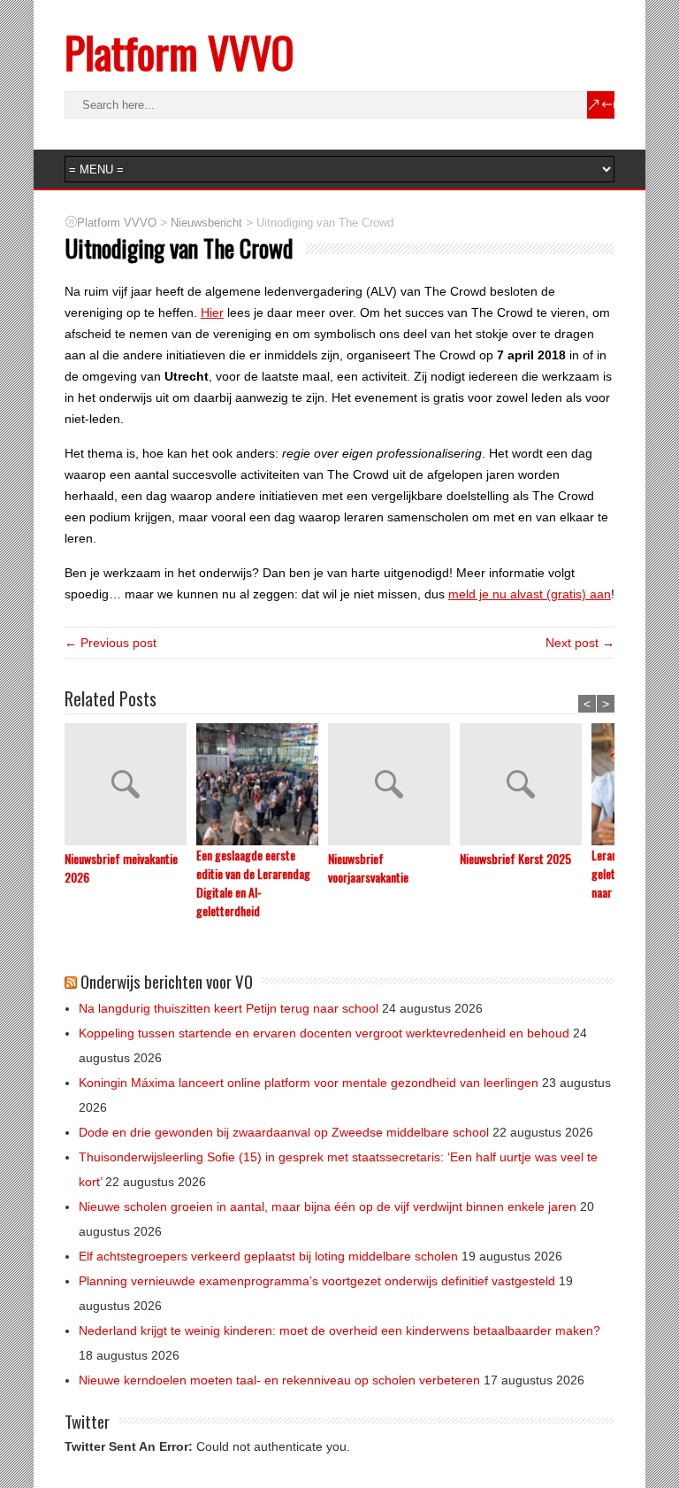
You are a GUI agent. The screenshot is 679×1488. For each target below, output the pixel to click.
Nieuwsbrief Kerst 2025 (515, 858)
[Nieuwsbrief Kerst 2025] (525, 786)
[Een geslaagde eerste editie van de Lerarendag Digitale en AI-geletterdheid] (262, 784)
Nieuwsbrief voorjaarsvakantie (368, 867)
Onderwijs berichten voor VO (166, 980)
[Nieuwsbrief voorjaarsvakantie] (394, 786)
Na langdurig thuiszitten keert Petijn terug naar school (228, 1008)
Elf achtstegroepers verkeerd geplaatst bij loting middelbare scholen (268, 1256)
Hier (212, 312)
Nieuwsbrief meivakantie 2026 (121, 867)
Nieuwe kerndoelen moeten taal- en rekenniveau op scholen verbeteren (279, 1380)
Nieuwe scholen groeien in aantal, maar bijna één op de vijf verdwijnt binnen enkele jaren (327, 1206)
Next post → (579, 643)
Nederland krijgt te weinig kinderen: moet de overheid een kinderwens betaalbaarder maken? (339, 1330)
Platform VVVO (179, 51)
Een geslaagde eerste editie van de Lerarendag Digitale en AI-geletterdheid (253, 882)
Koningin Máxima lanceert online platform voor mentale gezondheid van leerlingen (308, 1083)
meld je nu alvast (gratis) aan (529, 594)
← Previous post (110, 643)
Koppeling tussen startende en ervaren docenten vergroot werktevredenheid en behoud (324, 1033)
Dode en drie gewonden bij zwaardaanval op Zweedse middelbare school (284, 1132)
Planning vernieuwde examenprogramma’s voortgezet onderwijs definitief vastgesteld (317, 1281)
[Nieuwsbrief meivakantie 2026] (130, 786)
